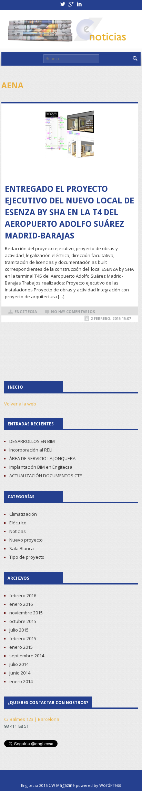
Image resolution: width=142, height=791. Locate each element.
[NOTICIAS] (68, 31)
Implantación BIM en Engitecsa (40, 467)
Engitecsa (25, 312)
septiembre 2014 (26, 656)
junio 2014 (19, 673)
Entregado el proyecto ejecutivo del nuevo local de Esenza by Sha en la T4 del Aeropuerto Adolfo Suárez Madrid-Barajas (69, 212)
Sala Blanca (21, 548)
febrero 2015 (22, 638)
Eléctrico (18, 523)
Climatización (23, 514)
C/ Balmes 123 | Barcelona (31, 719)
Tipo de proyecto (26, 557)
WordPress (110, 785)
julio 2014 (19, 664)
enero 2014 (21, 681)
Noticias (17, 531)
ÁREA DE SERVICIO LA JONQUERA (42, 458)
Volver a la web (20, 404)
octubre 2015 (22, 621)
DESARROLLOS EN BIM (32, 441)
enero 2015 (21, 647)
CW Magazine (62, 785)
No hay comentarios (73, 312)
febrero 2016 (22, 595)
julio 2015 (19, 630)
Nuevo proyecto (26, 540)
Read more (69, 171)
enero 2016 (21, 604)
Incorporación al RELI (30, 450)
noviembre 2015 (26, 613)
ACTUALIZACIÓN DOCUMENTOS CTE (45, 475)
